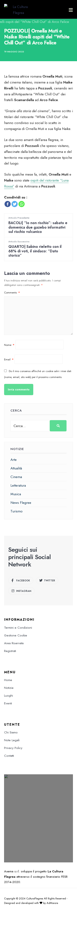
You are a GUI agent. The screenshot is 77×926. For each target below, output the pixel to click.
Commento (12, 292)
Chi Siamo (11, 732)
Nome (9, 345)
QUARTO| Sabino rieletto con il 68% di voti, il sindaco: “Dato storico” (35, 249)
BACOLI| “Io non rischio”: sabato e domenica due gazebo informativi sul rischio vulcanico (37, 225)
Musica (15, 494)
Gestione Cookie (15, 635)
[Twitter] (14, 204)
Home (8, 680)
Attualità (16, 468)
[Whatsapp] (21, 204)
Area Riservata (14, 643)
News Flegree (20, 502)
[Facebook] (8, 204)
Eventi (8, 703)
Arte (13, 459)
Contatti (9, 755)
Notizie (9, 688)
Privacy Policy (13, 748)
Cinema (16, 476)
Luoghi (8, 695)
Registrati (10, 651)
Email (9, 359)
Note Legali (12, 740)
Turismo (16, 511)
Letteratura (18, 485)
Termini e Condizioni (18, 627)
